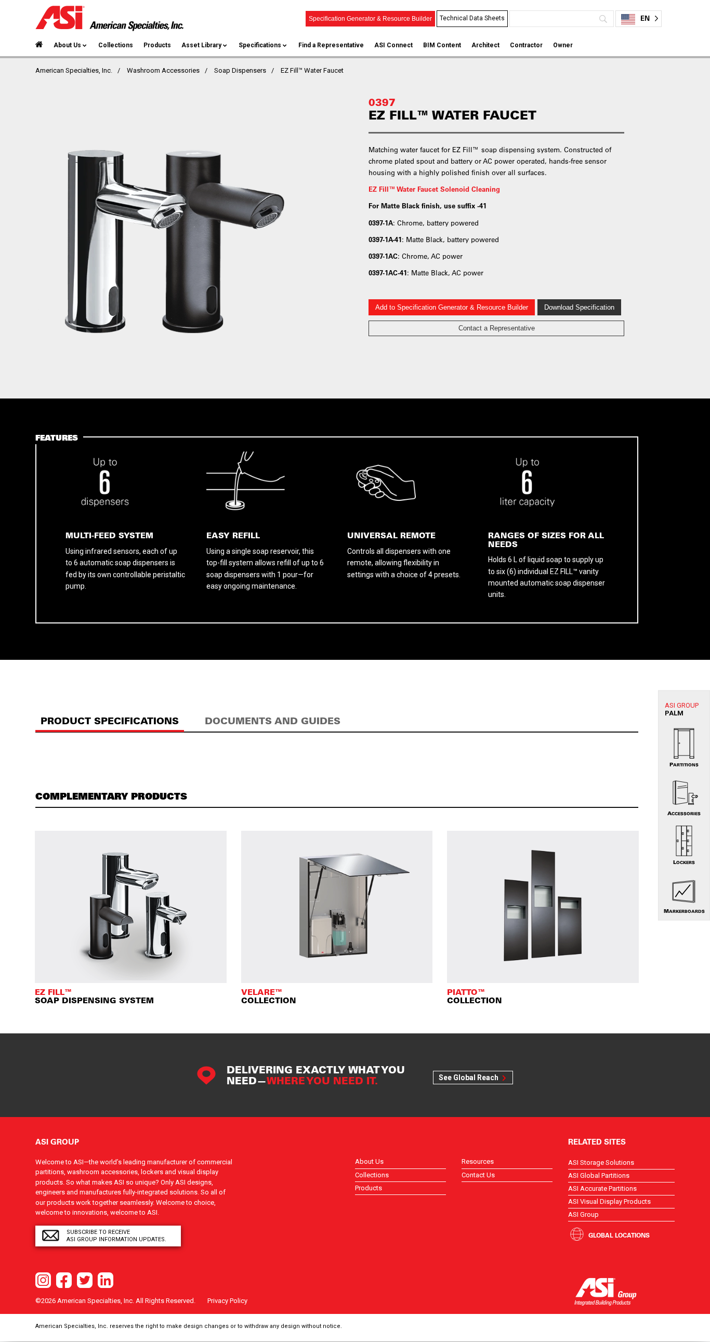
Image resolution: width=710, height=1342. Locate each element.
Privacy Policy (227, 1301)
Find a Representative (331, 45)
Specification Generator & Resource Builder (370, 18)
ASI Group (583, 1214)
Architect (485, 45)
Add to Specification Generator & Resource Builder (451, 307)
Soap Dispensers (240, 70)
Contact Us (478, 1175)
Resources (478, 1161)
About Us (67, 45)
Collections (115, 45)
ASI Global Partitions (598, 1175)
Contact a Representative (496, 328)
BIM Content (442, 45)
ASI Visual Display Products (609, 1201)
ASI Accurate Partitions (602, 1188)
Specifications (260, 45)
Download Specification (579, 307)
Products (157, 45)
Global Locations (619, 1235)
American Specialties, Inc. (73, 70)
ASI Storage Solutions (601, 1162)
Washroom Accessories (163, 70)
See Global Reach (468, 1077)
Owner (563, 45)
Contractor (526, 45)
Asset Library (201, 45)
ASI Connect (393, 45)
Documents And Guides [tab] (272, 721)
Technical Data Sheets (472, 18)
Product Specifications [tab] (110, 721)
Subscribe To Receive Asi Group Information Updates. (116, 1236)
